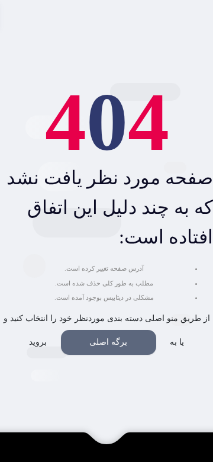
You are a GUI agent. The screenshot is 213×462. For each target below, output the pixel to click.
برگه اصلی (108, 342)
